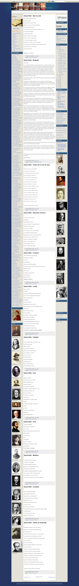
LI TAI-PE (13, 202)
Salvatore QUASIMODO (16, 270)
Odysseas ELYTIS (15, 239)
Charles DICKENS (15, 95)
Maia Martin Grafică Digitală (61, 118)
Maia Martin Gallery (60, 117)
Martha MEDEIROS (15, 219)
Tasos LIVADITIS (15, 280)
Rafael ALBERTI (15, 256)
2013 (59, 85)
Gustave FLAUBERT (15, 148)
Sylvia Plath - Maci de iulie (32, 16)
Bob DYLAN (14, 85)
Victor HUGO (14, 288)
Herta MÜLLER (14, 156)
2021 (59, 48)
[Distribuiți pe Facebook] (37, 56)
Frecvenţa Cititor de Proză (61, 114)
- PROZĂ (13, 44)
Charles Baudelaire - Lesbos (61, 132)
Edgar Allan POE (15, 102)
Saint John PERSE (15, 267)
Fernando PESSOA (15, 122)
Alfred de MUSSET (15, 67)
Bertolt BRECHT (15, 84)
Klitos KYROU (14, 194)
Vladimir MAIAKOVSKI (16, 290)
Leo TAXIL (14, 205)
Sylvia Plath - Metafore (31, 455)
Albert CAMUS (14, 60)
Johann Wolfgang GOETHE (16, 175)
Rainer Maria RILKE (15, 257)
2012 (59, 86)
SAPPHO (13, 263)
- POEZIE (13, 43)
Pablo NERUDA (14, 247)
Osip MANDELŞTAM (15, 243)
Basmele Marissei (60, 121)
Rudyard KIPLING (15, 260)
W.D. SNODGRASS (15, 294)
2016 (59, 80)
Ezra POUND (14, 116)
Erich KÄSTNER (15, 110)
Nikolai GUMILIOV (15, 232)
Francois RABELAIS (15, 126)
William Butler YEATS (15, 298)
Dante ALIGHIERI (15, 98)
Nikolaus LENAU (15, 233)
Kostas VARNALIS (15, 201)
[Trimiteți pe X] (36, 56)
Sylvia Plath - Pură (30, 422)
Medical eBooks (60, 583)
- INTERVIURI (14, 41)
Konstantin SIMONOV (16, 198)
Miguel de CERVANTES (16, 225)
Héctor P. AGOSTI (15, 158)
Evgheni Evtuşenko (15, 115)
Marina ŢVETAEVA (15, 216)
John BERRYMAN (15, 177)
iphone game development (45, 583)
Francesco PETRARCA (16, 123)
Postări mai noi (27, 577)
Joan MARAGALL (15, 172)
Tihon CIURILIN (14, 281)
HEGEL (13, 151)
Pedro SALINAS (15, 252)
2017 (59, 79)
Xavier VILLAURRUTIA (16, 302)
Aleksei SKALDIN (15, 63)
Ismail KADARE (15, 165)
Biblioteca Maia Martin (62, 91)
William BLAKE (14, 297)
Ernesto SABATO (15, 112)
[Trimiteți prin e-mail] (34, 56)
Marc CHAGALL (15, 212)
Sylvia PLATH (14, 277)
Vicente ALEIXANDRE (16, 287)
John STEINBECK (15, 183)
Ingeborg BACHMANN (16, 162)
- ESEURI (13, 37)
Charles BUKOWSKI (15, 94)
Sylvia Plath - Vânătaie (31, 337)
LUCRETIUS (14, 204)
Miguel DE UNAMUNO (16, 222)
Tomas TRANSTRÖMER (16, 283)
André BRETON (14, 73)
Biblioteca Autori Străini (59, 314)
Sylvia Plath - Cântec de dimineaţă (35, 522)
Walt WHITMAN (14, 295)
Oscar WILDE (14, 242)
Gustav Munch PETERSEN (16, 146)
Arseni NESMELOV (15, 78)
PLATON (13, 245)
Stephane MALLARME (16, 276)
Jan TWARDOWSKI (15, 169)
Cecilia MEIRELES (15, 88)
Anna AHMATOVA (15, 74)
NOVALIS (13, 228)
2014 (59, 83)
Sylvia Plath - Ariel (30, 373)
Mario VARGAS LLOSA (16, 218)
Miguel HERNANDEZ (15, 223)
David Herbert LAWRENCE (16, 99)
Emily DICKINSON (15, 109)
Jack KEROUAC (15, 166)
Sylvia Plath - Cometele (31, 487)
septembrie (60, 74)
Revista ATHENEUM (60, 113)
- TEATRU (14, 47)
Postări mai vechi (52, 577)
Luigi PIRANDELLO (15, 209)
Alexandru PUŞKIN (15, 66)
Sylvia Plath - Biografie (31, 60)
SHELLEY (14, 264)
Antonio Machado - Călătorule (61, 130)
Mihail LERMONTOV (15, 226)
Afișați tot (65, 108)
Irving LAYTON (14, 163)
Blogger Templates (37, 583)
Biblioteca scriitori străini (25, 6)
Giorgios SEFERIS (15, 139)
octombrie (60, 49)
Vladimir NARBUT (15, 291)
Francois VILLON (15, 127)
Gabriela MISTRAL (15, 133)
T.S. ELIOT (14, 278)
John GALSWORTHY (15, 179)
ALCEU (13, 56)
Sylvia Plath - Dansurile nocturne (35, 213)
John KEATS (14, 180)
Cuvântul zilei (60, 142)
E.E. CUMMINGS (15, 101)
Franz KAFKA (14, 129)
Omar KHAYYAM (15, 240)
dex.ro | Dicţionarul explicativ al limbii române (61, 149)
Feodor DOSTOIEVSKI (16, 120)
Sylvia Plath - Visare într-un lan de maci (37, 165)
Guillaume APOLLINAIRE (16, 144)
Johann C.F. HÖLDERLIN (16, 173)
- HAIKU (13, 40)
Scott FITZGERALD (15, 273)
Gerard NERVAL (15, 137)
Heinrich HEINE (14, 155)
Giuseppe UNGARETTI (16, 141)
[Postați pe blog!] (35, 56)
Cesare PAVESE (15, 91)
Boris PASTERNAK (15, 87)
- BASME (13, 34)
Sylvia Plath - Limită (30, 286)
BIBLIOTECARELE (16, 28)
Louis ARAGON (14, 208)
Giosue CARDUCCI (15, 140)
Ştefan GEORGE (15, 305)
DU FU (13, 97)
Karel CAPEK (14, 193)
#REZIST (59, 98)
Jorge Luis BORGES (15, 184)
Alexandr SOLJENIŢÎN (16, 64)
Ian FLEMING (14, 159)
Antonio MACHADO (15, 77)
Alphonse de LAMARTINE (16, 68)
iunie (59, 75)
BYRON (13, 81)
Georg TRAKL (14, 134)
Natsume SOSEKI (15, 229)
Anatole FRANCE (15, 70)
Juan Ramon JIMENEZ (16, 187)
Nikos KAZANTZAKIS (16, 236)
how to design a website (53, 583)
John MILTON (14, 181)
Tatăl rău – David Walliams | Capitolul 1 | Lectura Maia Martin (62, 93)
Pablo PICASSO (15, 249)
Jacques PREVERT (15, 168)
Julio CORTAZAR (15, 190)
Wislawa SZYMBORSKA (16, 301)
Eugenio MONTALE (15, 113)
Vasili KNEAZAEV (15, 284)
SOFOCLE (14, 266)
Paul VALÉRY (14, 250)
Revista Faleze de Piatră (61, 120)
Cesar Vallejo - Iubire (59, 137)
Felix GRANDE (14, 119)
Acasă (14, 1)
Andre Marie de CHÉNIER (16, 71)
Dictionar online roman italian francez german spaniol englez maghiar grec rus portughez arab (62, 145)
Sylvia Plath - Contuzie (31, 253)
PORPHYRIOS (14, 246)
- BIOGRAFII (14, 36)
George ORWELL (15, 136)
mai (59, 77)
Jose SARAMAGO (15, 186)
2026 (59, 46)
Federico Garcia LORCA (16, 117)
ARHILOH (13, 57)
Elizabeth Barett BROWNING (17, 105)
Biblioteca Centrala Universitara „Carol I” (61, 107)
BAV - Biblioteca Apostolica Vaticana (61, 104)
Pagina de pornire (39, 576)
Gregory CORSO (15, 143)
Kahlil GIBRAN (14, 191)
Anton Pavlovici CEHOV (16, 75)
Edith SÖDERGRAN (15, 104)
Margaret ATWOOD (15, 215)
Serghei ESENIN (15, 274)
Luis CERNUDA (14, 211)
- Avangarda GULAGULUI (16, 33)
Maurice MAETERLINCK (16, 221)
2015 (59, 82)
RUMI (13, 253)
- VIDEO (13, 50)
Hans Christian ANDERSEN (16, 152)
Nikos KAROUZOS (15, 235)
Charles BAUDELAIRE (16, 92)
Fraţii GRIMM (14, 130)
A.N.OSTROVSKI (15, 54)
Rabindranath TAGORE (16, 254)
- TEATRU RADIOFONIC (16, 48)
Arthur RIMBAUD (15, 80)
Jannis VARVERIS (15, 170)
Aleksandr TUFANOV (15, 61)
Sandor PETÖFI (15, 271)
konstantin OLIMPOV (15, 304)
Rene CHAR (14, 259)
